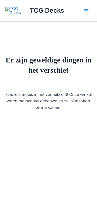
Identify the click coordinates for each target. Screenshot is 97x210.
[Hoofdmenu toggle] (86, 10)
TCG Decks (47, 10)
